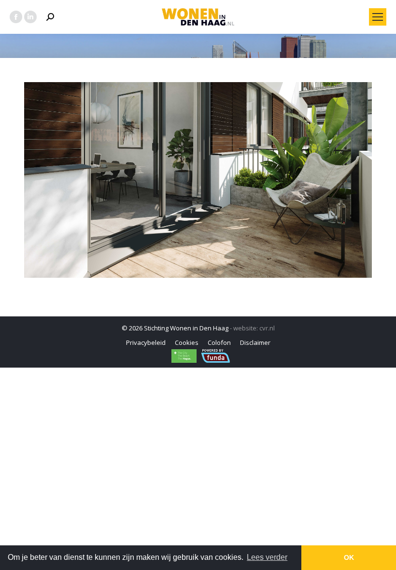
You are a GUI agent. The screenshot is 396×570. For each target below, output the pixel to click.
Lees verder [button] (267, 557)
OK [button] (349, 557)
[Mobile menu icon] (377, 17)
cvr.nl (267, 328)
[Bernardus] (198, 180)
